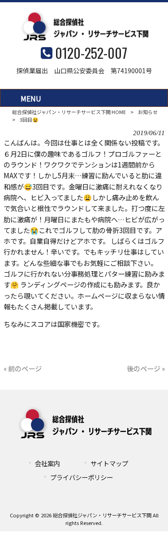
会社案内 (47, 463)
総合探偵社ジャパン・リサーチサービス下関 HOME (69, 111)
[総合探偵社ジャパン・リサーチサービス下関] (84, 37)
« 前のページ (23, 368)
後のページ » (146, 368)
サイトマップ (109, 463)
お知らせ (148, 111)
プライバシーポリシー (81, 477)
